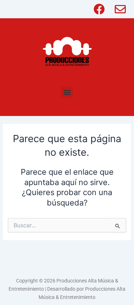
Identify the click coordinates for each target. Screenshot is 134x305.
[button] (67, 92)
